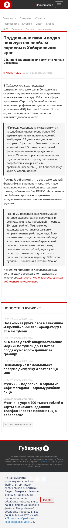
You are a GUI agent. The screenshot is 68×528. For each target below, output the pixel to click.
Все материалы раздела (18, 424)
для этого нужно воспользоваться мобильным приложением (33, 279)
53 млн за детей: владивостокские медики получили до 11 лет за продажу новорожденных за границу (32, 348)
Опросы (30, 29)
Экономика (26, 18)
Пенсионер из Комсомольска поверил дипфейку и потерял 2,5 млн (30, 369)
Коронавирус (45, 29)
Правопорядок (11, 23)
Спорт (39, 23)
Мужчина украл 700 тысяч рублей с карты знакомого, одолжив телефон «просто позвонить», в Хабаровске (33, 409)
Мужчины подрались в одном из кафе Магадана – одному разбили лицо (31, 388)
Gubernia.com (46, 461)
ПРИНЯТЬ (47, 499)
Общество (40, 18)
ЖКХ (5, 29)
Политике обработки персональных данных (19, 520)
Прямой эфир (44, 5)
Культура (27, 23)
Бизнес (50, 23)
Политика (17, 29)
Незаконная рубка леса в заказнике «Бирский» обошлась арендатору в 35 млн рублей (33, 327)
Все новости (9, 18)
